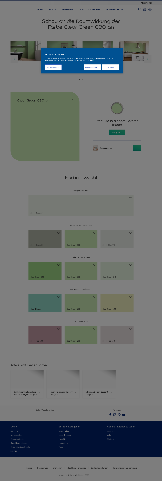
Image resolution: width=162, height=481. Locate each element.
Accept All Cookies (92, 67)
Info (91, 60)
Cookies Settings (53, 67)
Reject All (110, 67)
